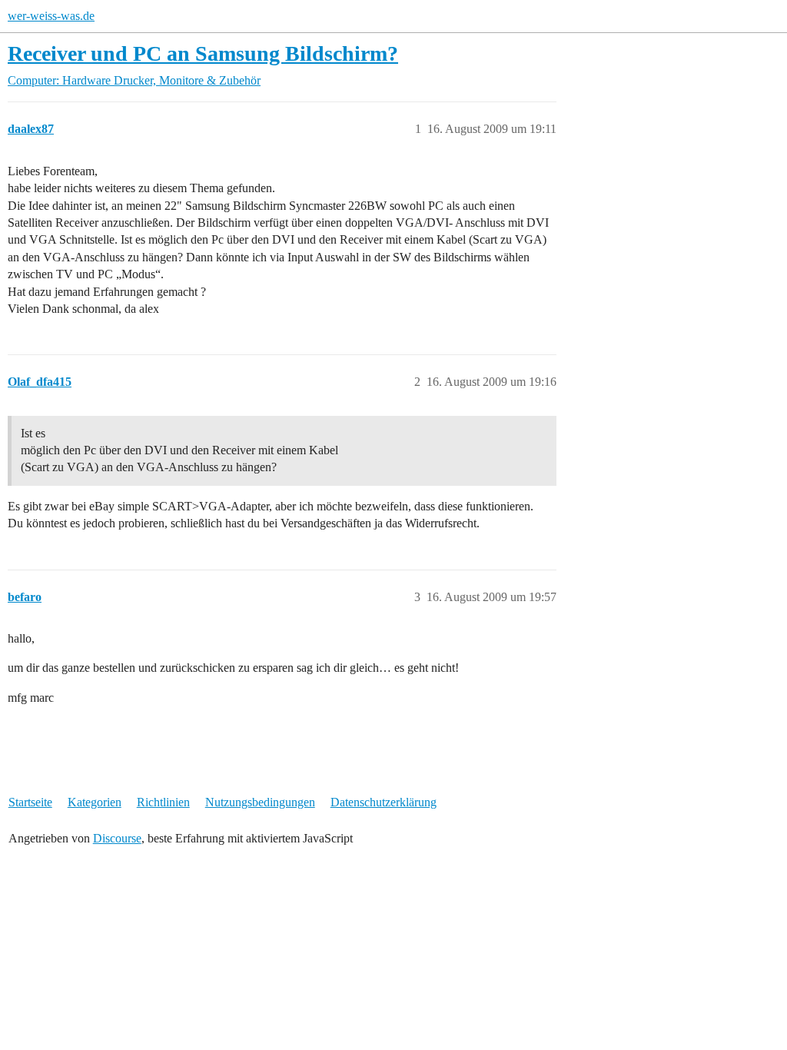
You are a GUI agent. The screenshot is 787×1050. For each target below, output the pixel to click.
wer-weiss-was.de (51, 15)
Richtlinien (163, 802)
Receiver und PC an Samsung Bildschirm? (203, 53)
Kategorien (94, 802)
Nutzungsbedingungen (260, 802)
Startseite (30, 802)
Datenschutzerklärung (383, 802)
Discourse (117, 838)
